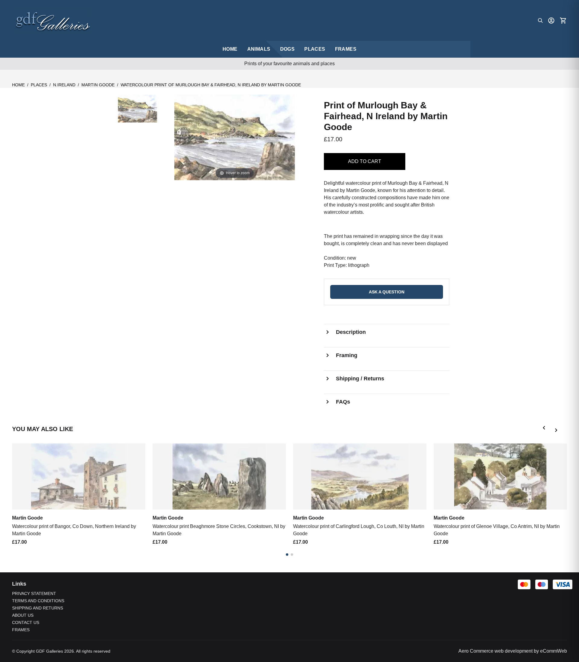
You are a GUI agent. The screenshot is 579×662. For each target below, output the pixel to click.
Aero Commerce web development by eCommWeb (512, 651)
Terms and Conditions (38, 600)
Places (314, 49)
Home (18, 84)
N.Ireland (64, 84)
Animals (259, 49)
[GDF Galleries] (53, 20)
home (230, 49)
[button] (545, 429)
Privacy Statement (34, 593)
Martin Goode (98, 84)
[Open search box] (540, 20)
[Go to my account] (551, 20)
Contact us (25, 622)
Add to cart (364, 161)
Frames (345, 49)
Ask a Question (386, 291)
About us (22, 615)
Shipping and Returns (37, 608)
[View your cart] (563, 20)
